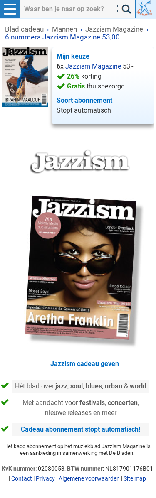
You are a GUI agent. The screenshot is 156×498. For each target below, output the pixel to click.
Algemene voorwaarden (89, 478)
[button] (10, 9)
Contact (21, 478)
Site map (135, 478)
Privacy (45, 478)
